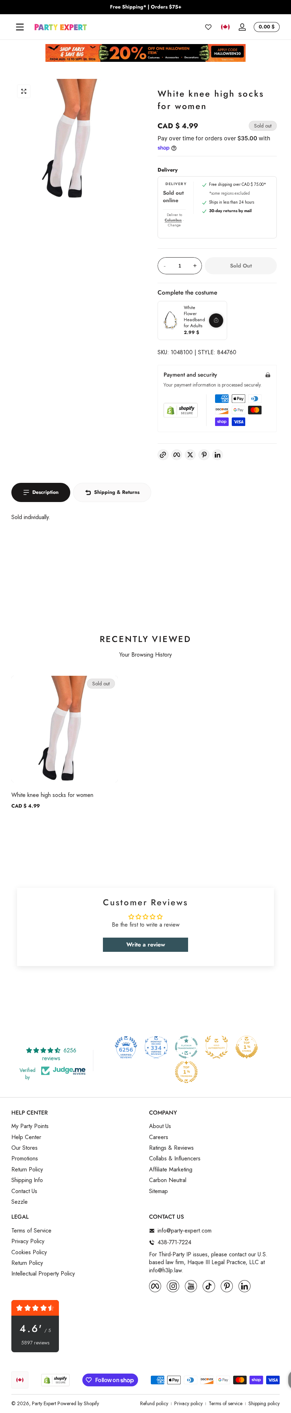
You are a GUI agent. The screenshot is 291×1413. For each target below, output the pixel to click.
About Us (160, 1126)
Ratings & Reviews (171, 1148)
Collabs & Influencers (175, 1159)
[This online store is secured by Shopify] (181, 410)
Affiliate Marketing (170, 1170)
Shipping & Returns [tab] (116, 492)
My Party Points (30, 1126)
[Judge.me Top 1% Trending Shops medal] (186, 1072)
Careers (158, 1137)
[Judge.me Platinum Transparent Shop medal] (186, 1047)
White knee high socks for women (52, 795)
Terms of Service (31, 1231)
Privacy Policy (27, 1241)
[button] (225, 27)
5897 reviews (35, 1342)
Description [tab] (45, 492)
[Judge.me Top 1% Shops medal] (246, 1047)
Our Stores (24, 1148)
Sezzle (19, 1202)
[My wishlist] (208, 27)
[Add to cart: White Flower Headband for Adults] (216, 320)
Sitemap (158, 1191)
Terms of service (225, 1403)
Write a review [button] (145, 944)
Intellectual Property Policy (43, 1274)
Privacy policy (188, 1403)
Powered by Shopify (78, 1403)
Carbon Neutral (167, 1180)
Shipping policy (264, 1403)
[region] (145, 7)
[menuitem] (76, 1126)
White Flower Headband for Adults (194, 316)
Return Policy (27, 1170)
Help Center (26, 1137)
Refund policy (154, 1403)
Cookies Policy (29, 1252)
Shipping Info (27, 1180)
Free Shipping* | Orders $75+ (145, 7)
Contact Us (24, 1191)
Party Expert (44, 1403)
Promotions (24, 1159)
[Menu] (19, 27)
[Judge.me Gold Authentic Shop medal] (216, 1047)
